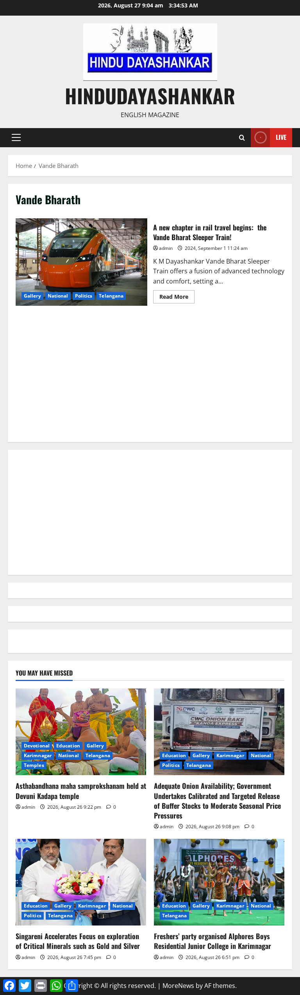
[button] (16, 137)
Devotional (37, 745)
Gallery (32, 295)
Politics (84, 295)
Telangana (111, 295)
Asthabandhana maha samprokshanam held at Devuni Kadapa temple (81, 791)
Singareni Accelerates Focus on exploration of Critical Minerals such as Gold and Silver (78, 941)
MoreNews (178, 985)
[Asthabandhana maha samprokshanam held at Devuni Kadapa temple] (81, 732)
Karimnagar (38, 755)
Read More (177, 297)
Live (281, 137)
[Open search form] (242, 137)
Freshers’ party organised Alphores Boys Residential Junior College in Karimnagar (212, 941)
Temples (34, 765)
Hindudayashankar (150, 95)
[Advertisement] (150, 379)
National (58, 295)
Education (68, 745)
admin (166, 248)
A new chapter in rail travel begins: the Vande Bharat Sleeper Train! (81, 262)
